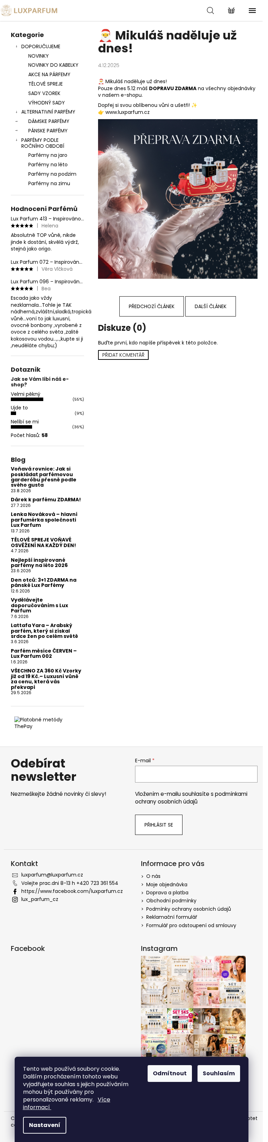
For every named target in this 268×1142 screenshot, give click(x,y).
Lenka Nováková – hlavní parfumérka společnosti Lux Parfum (44, 520)
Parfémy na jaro (47, 155)
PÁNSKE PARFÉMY (48, 130)
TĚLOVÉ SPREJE (45, 83)
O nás (153, 876)
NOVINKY (38, 55)
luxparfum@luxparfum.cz (52, 874)
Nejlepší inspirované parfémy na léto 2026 (39, 563)
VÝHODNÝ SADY (46, 102)
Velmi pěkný (25, 394)
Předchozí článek (151, 306)
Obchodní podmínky (171, 900)
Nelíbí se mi (25, 421)
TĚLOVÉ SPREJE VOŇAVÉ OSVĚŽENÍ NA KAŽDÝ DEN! (43, 542)
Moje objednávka (166, 884)
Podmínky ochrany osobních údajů (188, 908)
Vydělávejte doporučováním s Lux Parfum (39, 605)
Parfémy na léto (48, 164)
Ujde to (19, 407)
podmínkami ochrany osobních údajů (191, 797)
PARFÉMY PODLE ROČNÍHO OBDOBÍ (42, 143)
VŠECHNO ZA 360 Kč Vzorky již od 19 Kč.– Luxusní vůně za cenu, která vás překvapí (46, 679)
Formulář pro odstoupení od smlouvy (191, 925)
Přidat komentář (123, 354)
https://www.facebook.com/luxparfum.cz (72, 891)
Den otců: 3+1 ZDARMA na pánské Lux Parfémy (43, 582)
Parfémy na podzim (52, 173)
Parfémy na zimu (49, 183)
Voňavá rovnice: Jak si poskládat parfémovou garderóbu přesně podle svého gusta (43, 477)
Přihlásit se (158, 824)
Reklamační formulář (171, 917)
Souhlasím (219, 1073)
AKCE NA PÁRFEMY (49, 74)
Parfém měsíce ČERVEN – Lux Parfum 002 (44, 653)
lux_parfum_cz (39, 899)
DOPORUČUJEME (40, 46)
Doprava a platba (167, 892)
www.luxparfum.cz (127, 112)
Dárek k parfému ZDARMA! (46, 499)
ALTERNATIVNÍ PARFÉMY (48, 111)
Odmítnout (170, 1073)
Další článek (210, 306)
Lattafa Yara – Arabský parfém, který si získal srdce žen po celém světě (44, 631)
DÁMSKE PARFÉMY (48, 121)
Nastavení (44, 1125)
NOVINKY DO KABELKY (53, 64)
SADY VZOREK (44, 93)
